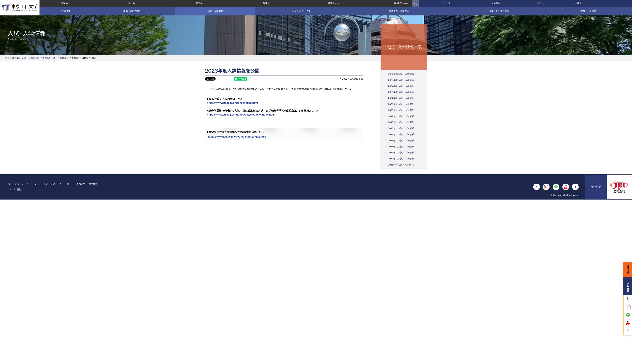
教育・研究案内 (588, 11)
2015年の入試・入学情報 (401, 140)
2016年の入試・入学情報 (401, 134)
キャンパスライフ (301, 11)
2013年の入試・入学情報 (401, 152)
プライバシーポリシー (19, 184)
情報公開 (596, 186)
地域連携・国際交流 (399, 11)
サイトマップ (543, 3)
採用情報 (93, 184)
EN (579, 3)
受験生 (64, 3)
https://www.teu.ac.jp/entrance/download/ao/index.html (241, 114)
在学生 (131, 3)
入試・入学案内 (215, 11)
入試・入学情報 (30, 58)
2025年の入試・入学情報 (401, 80)
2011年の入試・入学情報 (401, 164)
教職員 (266, 3)
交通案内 (496, 3)
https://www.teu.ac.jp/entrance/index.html (232, 102)
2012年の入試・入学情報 (401, 158)
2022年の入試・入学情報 (54, 58)
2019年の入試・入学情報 (401, 116)
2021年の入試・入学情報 (401, 104)
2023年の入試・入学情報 (401, 92)
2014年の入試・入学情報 (401, 146)
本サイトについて (76, 184)
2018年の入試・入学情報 (401, 122)
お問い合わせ (448, 3)
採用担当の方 (401, 3)
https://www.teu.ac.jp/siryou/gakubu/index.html (237, 136)
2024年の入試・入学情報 (401, 86)
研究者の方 (333, 3)
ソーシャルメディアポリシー (49, 184)
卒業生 (199, 3)
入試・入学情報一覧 (404, 47)
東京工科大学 (12, 58)
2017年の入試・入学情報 (401, 128)
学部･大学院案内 (131, 11)
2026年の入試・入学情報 (401, 74)
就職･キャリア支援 (499, 11)
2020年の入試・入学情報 (401, 110)
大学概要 (65, 11)
